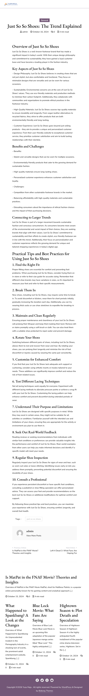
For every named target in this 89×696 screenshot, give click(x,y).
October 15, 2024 (15, 596)
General (44, 20)
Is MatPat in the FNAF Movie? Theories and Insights (41, 579)
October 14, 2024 (70, 655)
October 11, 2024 (43, 652)
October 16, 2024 (40, 32)
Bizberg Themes (46, 690)
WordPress (67, 687)
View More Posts (33, 535)
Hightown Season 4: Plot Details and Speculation (71, 613)
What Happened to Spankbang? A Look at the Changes (16, 615)
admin (25, 32)
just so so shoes (34, 519)
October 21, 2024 (15, 664)
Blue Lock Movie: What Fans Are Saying (43, 613)
